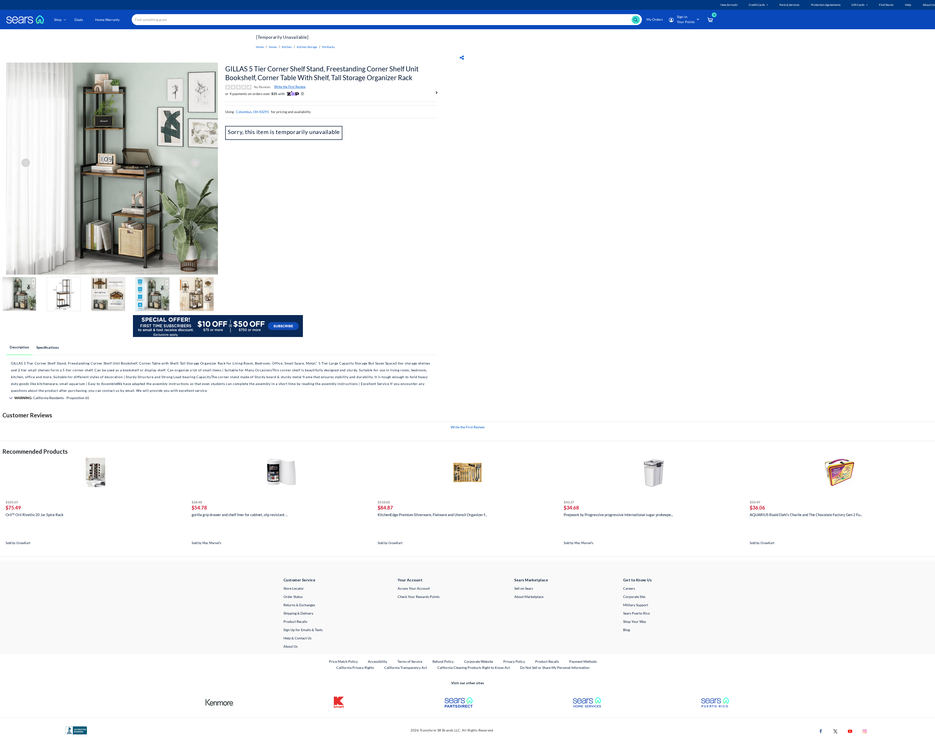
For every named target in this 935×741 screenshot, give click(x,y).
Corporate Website (479, 661)
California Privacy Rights (355, 667)
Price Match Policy (343, 661)
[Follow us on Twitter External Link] (835, 731)
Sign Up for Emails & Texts (303, 630)
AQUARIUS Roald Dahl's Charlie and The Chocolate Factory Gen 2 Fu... (806, 514)
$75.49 (13, 507)
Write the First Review (290, 87)
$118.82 (384, 502)
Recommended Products (35, 451)
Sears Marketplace (531, 580)
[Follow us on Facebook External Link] (821, 731)
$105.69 (12, 502)
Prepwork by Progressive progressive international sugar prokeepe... (618, 514)
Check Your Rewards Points (418, 597)
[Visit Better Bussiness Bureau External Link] (76, 730)
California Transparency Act (405, 667)
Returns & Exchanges (299, 605)
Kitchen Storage (307, 47)
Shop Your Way (634, 621)
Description (19, 347)
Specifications (47, 347)
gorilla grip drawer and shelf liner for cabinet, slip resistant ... (240, 514)
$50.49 (755, 502)
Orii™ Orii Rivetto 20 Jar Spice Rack (35, 514)
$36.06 (757, 507)
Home (260, 47)
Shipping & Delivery (298, 613)
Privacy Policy (514, 661)
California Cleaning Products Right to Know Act (473, 667)
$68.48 (197, 502)
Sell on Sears (523, 588)
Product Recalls (295, 621)
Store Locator (293, 588)
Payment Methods (583, 661)
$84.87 (385, 507)
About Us (290, 646)
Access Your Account (414, 588)
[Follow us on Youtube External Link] (850, 731)
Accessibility (377, 661)
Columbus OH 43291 (252, 112)
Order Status (293, 597)
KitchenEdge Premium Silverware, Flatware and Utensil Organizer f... (432, 514)
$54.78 (199, 507)
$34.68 (571, 507)
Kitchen (287, 47)
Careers (629, 588)
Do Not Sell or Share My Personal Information (554, 667)
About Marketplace (528, 597)
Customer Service (299, 580)
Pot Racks (328, 47)
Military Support (635, 605)
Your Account (410, 580)
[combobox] (387, 19)
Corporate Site (634, 597)
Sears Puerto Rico (636, 613)
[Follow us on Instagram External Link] (865, 731)
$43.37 (569, 502)
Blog (626, 630)
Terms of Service (409, 661)
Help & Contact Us (297, 638)
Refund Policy (443, 661)
